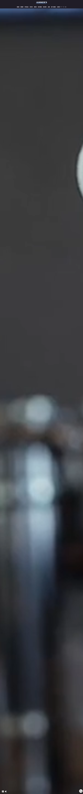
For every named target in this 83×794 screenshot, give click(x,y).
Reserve (45, 7)
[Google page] (66, 7)
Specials (26, 7)
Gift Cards (53, 7)
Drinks (21, 7)
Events (31, 7)
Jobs (49, 7)
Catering (40, 7)
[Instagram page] (64, 7)
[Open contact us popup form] (81, 791)
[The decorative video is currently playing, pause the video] (3, 791)
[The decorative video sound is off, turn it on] (5, 791)
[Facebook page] (62, 7)
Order (35, 7)
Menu (18, 7)
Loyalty (58, 7)
